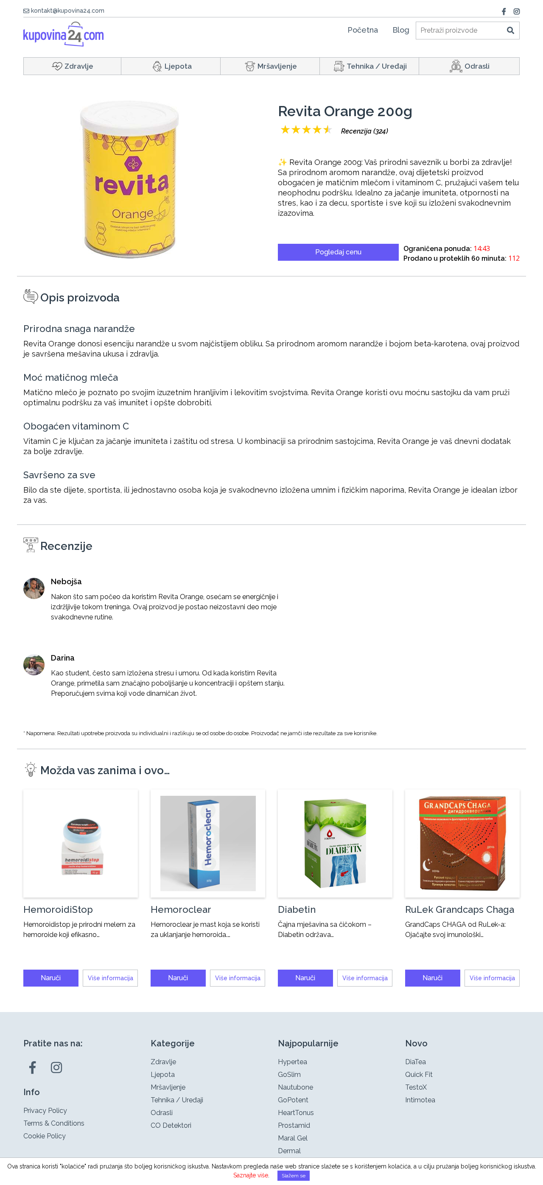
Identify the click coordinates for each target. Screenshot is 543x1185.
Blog (400, 29)
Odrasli (477, 66)
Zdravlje (78, 66)
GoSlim (289, 1075)
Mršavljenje (277, 66)
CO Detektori (171, 1125)
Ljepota (178, 66)
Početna (362, 29)
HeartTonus (296, 1113)
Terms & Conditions (53, 1123)
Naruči (51, 978)
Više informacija (110, 978)
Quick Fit (419, 1075)
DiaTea (415, 1062)
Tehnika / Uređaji (377, 66)
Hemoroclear (181, 909)
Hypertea (292, 1062)
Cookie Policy (44, 1136)
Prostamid (294, 1125)
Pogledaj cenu (338, 252)
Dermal (289, 1151)
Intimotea (420, 1100)
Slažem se (293, 1176)
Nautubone (295, 1087)
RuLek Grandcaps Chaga (459, 909)
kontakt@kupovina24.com (67, 10)
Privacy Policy (45, 1111)
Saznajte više (250, 1175)
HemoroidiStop (58, 909)
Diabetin (297, 909)
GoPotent (293, 1100)
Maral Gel (293, 1138)
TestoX (416, 1087)
